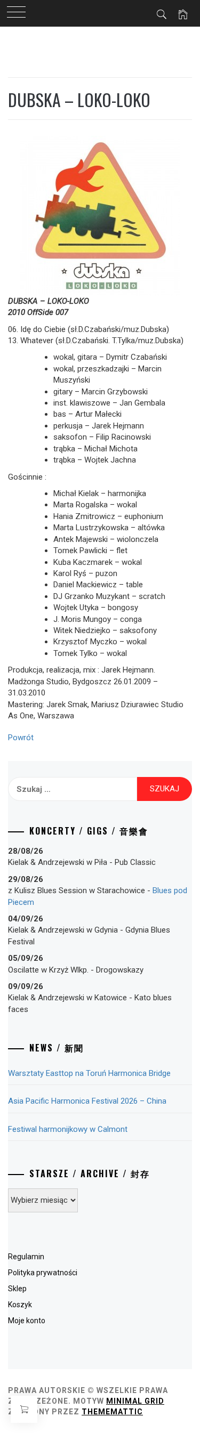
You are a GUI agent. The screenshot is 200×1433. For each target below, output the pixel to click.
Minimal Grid (135, 1401)
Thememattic (112, 1411)
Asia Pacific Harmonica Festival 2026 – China (87, 1101)
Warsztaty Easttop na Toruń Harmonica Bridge (89, 1073)
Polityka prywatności (42, 1272)
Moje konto (26, 1320)
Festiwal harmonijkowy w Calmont (67, 1129)
